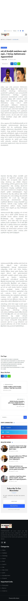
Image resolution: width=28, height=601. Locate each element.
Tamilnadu (4, 553)
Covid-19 (4, 564)
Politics (3, 550)
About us (4, 588)
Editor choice (5, 570)
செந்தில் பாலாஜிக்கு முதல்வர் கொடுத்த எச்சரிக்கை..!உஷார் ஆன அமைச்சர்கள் (12, 387)
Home (3, 39)
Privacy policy (5, 585)
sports (3, 572)
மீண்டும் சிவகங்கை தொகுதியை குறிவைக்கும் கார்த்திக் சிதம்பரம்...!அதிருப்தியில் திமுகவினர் (16, 403)
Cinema (4, 558)
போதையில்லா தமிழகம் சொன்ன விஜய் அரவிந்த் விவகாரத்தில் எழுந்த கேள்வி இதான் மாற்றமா (17, 447)
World (3, 561)
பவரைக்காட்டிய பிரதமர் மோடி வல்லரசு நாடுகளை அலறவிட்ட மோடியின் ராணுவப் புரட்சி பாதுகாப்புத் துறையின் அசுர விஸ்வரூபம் (17, 478)
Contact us (4, 590)
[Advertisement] (14, 15)
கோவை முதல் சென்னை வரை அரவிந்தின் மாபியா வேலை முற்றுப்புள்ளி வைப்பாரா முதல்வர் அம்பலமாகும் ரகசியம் (18, 468)
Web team (4, 59)
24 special (4, 578)
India (3, 567)
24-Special (8, 39)
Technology (4, 555)
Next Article (20, 399)
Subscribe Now (14, 506)
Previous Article (9, 384)
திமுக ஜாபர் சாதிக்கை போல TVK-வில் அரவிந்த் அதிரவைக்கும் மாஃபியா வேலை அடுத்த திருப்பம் (18, 457)
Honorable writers (6, 575)
